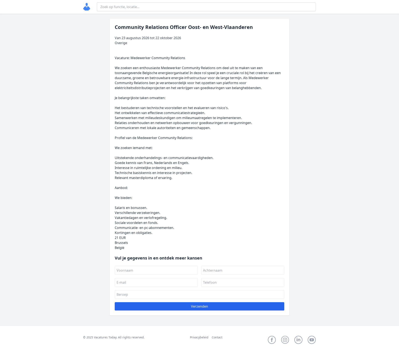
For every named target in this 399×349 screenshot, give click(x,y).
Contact (217, 337)
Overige (121, 43)
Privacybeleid (199, 337)
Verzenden (199, 306)
